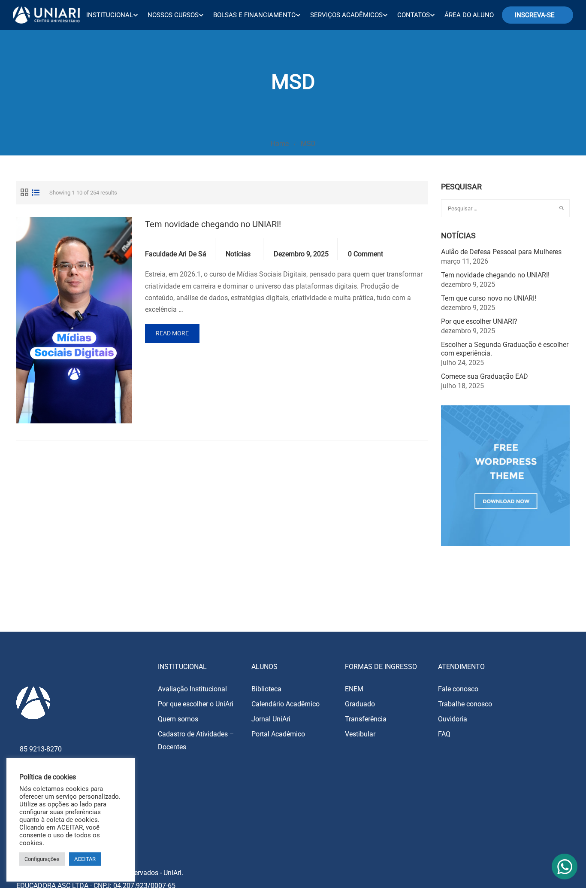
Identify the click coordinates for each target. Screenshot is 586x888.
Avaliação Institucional (192, 689)
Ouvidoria (452, 719)
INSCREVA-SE (535, 15)
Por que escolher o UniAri (195, 704)
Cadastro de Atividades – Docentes (196, 740)
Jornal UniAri (270, 719)
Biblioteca (266, 689)
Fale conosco (458, 689)
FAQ (444, 734)
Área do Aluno (469, 15)
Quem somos (178, 719)
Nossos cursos (173, 15)
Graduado (360, 704)
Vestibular (360, 734)
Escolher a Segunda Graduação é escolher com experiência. (504, 349)
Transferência (366, 719)
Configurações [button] (42, 859)
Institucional (109, 15)
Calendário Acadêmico (285, 704)
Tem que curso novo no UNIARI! (488, 298)
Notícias (238, 254)
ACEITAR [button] (85, 859)
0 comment (365, 254)
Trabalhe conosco (465, 704)
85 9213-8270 (41, 749)
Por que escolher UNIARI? (479, 321)
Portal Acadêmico (278, 734)
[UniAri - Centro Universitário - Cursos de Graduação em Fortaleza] (46, 14)
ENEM (354, 689)
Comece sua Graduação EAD (484, 376)
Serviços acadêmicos (346, 15)
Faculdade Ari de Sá (175, 254)
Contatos (413, 15)
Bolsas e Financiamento (254, 15)
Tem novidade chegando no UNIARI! (213, 224)
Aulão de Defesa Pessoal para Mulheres (501, 252)
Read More (172, 333)
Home (280, 144)
